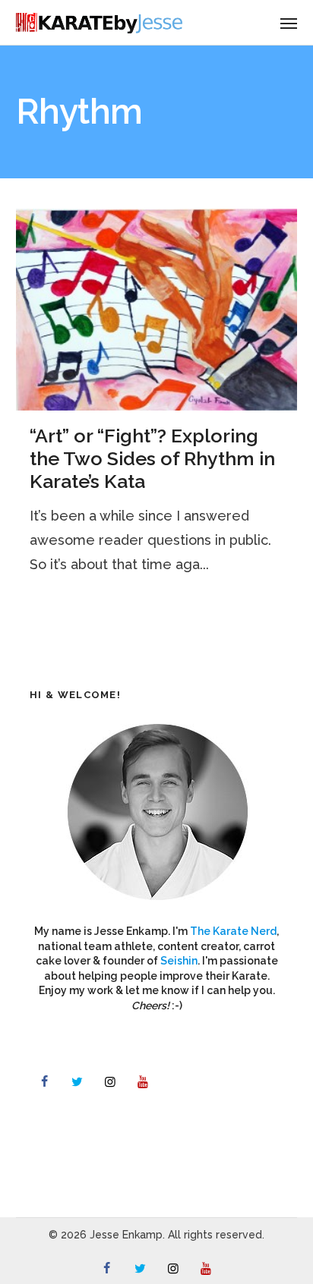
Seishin (179, 961)
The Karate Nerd (233, 931)
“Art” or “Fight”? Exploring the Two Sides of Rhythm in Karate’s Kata (152, 458)
